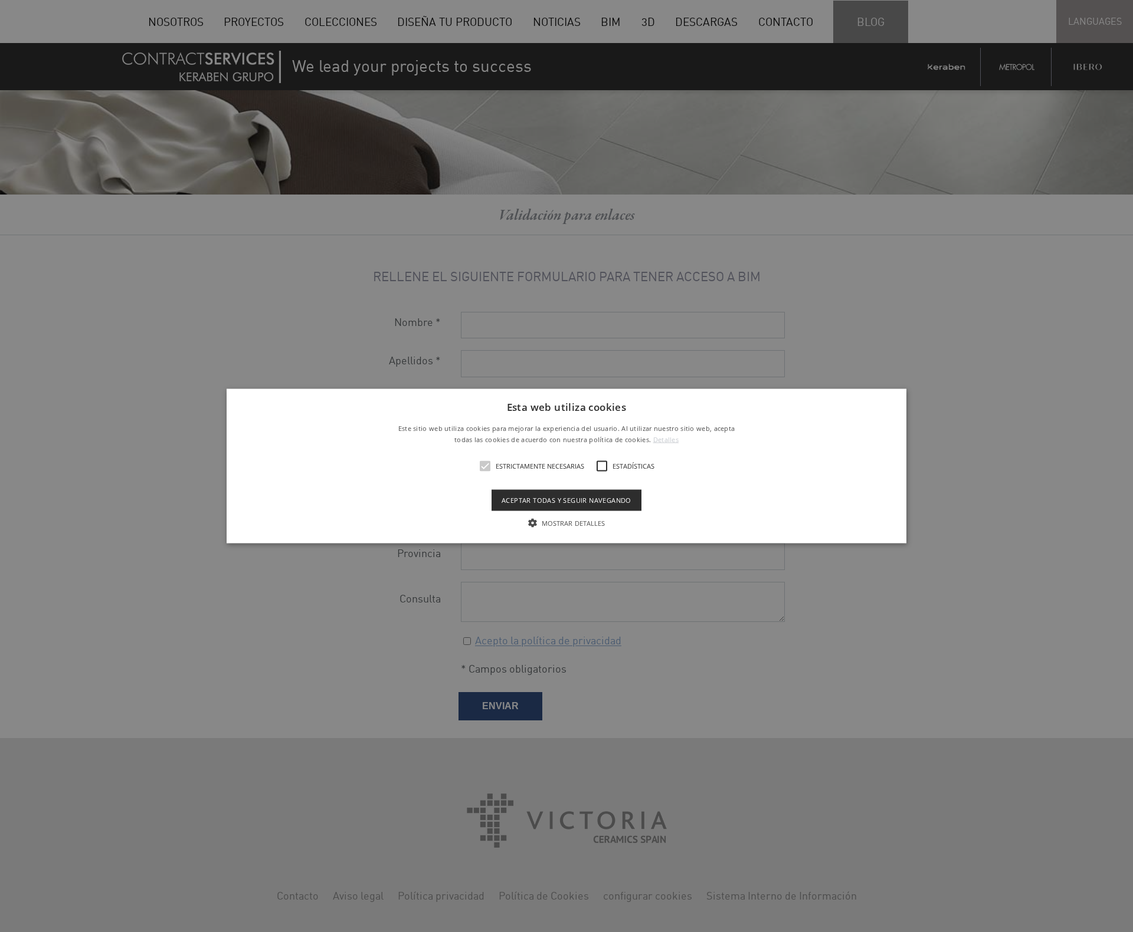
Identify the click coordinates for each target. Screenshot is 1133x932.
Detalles (666, 439)
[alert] (566, 466)
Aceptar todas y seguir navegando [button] (566, 500)
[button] (566, 466)
